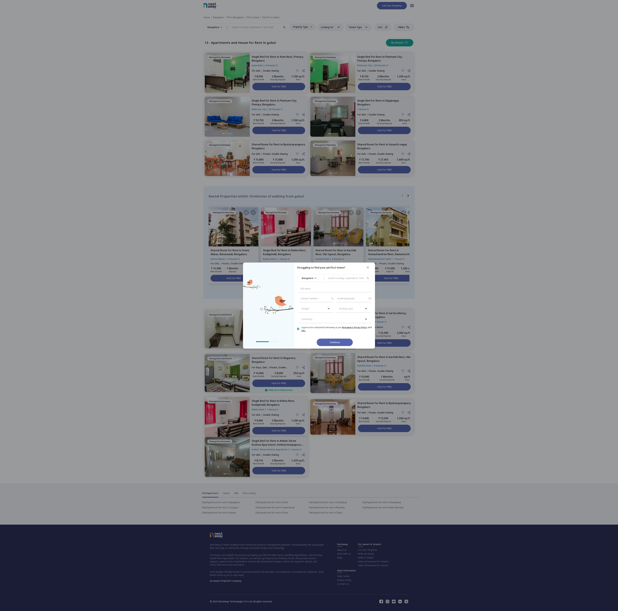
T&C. (303, 330)
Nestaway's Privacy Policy (354, 327)
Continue (335, 342)
